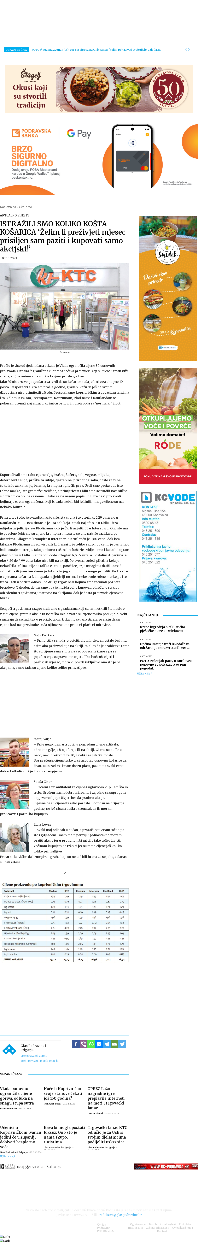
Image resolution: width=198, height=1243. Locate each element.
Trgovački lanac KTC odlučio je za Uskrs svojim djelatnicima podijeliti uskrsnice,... (108, 1134)
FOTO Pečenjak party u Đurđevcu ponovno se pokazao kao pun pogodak (166, 664)
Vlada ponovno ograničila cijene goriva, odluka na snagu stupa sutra (17, 1095)
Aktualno (25, 207)
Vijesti (23, 215)
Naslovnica (8, 207)
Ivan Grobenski (8, 1108)
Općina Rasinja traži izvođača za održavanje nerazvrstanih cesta (164, 646)
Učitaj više (6, 1156)
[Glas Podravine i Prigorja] (9, 1053)
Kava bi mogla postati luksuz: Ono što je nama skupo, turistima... (64, 1134)
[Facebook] (76, 1044)
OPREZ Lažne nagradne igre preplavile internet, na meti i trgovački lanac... (106, 1098)
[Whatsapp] (91, 1044)
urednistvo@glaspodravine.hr (39, 1061)
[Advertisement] (64, 438)
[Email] (114, 1044)
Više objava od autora (33, 1055)
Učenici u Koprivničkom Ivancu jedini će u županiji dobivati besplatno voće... (20, 1137)
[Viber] (83, 1044)
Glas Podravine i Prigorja (33, 1048)
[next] (189, 49)
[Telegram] (107, 1044)
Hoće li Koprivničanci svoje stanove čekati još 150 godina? (64, 1093)
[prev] (186, 49)
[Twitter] (122, 1044)
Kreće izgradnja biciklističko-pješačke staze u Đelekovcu (163, 629)
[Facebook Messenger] (99, 1044)
